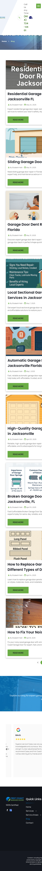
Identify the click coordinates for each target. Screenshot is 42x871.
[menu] (38, 6)
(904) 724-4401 (26, 23)
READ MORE (18, 119)
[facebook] (7, 810)
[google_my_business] (10, 810)
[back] (6, 749)
